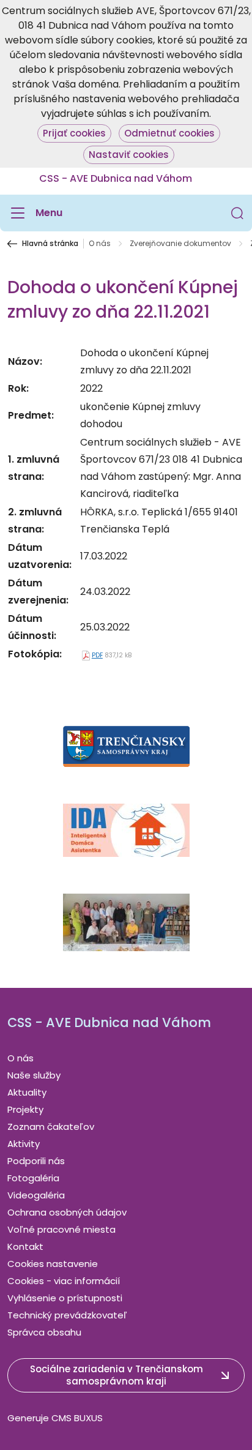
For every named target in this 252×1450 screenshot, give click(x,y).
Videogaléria (36, 1195)
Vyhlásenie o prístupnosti (64, 1297)
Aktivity (23, 1143)
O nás (100, 244)
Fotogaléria (33, 1178)
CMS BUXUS (77, 1417)
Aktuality (26, 1092)
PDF (97, 655)
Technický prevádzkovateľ (67, 1315)
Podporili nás (36, 1160)
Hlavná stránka (50, 244)
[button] (237, 213)
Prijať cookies (74, 133)
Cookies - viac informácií (63, 1280)
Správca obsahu (44, 1332)
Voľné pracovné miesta (61, 1229)
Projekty (25, 1109)
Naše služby (34, 1075)
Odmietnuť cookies (169, 133)
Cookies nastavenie (52, 1263)
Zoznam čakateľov (50, 1126)
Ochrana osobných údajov (67, 1212)
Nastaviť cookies (129, 154)
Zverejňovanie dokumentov (180, 244)
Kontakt (25, 1246)
